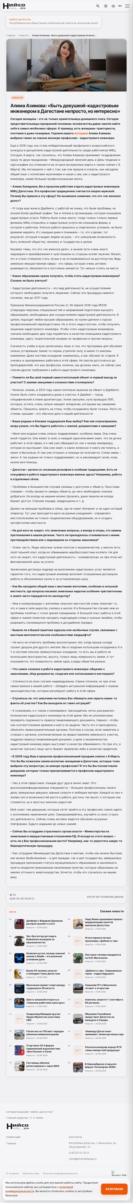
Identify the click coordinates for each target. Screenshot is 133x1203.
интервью (81, 133)
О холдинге (12, 1173)
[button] (127, 6)
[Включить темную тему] (106, 6)
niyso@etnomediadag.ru (82, 1158)
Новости (23, 35)
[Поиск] (98, 6)
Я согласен (114, 1189)
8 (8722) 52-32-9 (79, 1152)
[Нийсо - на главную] (17, 6)
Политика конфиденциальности (60, 1173)
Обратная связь (30, 1173)
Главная (10, 35)
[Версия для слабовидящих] (113, 6)
